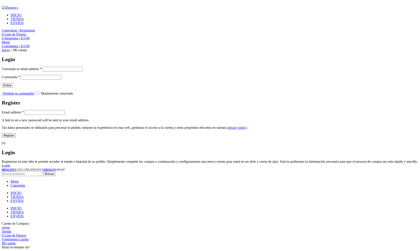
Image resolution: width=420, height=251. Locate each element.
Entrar (7, 85)
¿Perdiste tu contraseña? (18, 93)
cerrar (6, 227)
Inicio (6, 50)
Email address (13, 112)
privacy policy (237, 127)
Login (6, 165)
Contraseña (11, 77)
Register (9, 135)
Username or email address (22, 69)
